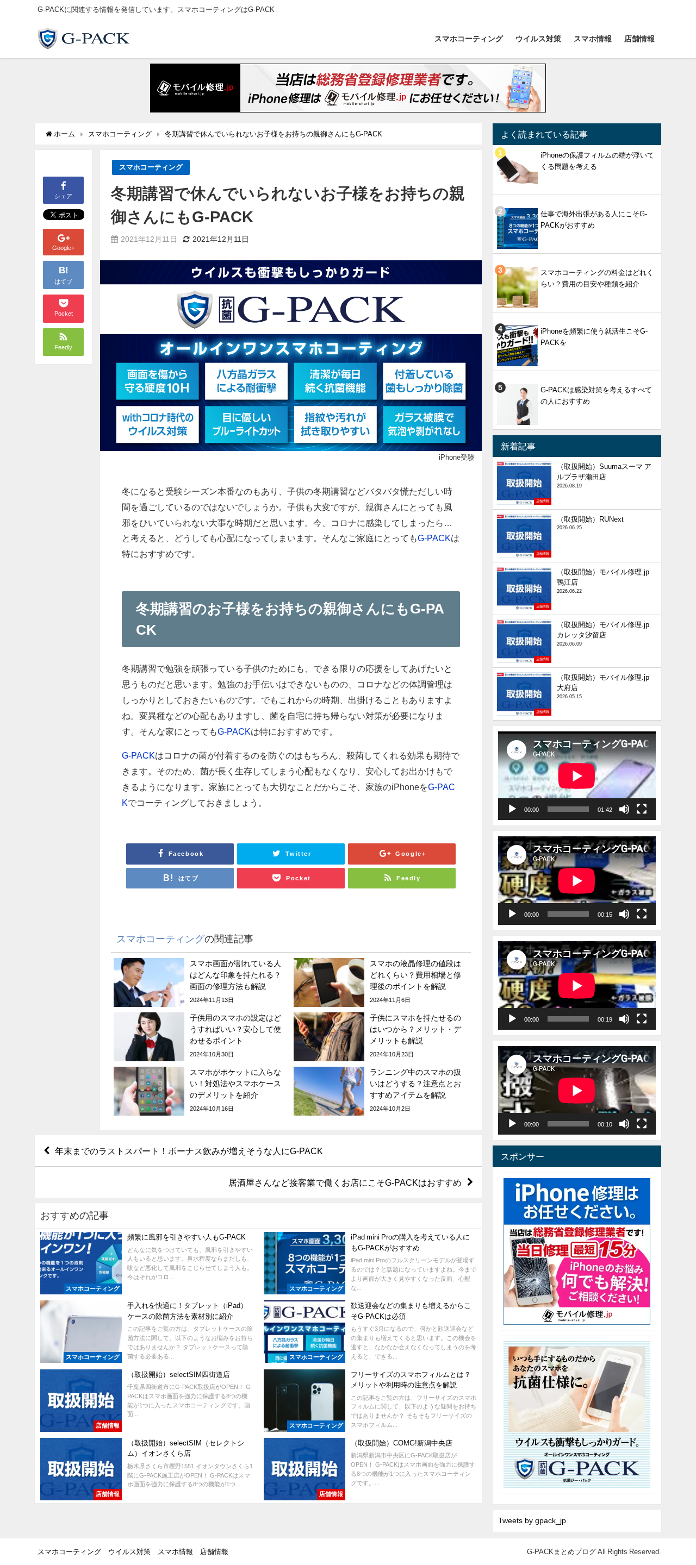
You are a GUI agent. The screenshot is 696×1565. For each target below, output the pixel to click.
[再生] (512, 809)
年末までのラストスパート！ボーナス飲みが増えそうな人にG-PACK (189, 1151)
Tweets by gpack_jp (532, 1520)
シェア (63, 196)
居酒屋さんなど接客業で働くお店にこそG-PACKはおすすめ (345, 1182)
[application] (577, 775)
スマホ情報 (593, 38)
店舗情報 (639, 38)
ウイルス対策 (538, 38)
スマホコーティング (468, 38)
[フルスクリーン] (641, 809)
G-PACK (434, 538)
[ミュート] (624, 809)
